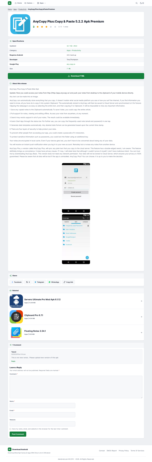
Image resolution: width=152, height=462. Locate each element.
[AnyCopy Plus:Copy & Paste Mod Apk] (76, 188)
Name (12, 401)
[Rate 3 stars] (46, 27)
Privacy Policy (124, 451)
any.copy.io (71, 64)
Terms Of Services (137, 451)
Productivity (22, 9)
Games (29, 3)
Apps (42, 3)
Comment (14, 374)
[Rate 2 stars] (42, 27)
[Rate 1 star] (38, 27)
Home (19, 3)
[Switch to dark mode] (142, 3)
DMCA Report (112, 451)
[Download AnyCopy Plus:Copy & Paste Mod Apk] (76, 239)
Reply (13, 361)
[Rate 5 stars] (55, 27)
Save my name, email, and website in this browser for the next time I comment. (40, 429)
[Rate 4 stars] (51, 27)
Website (12, 420)
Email (12, 410)
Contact (102, 451)
